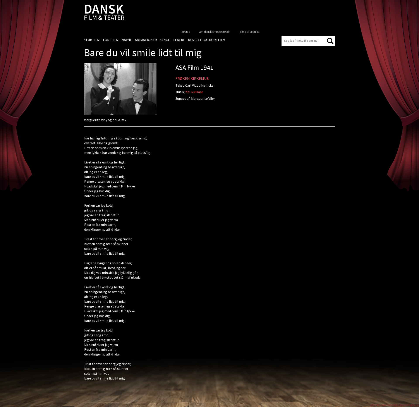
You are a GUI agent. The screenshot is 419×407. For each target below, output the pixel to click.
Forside (185, 32)
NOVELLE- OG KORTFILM (206, 40)
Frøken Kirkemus (192, 78)
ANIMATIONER (146, 40)
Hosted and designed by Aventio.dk (394, 405)
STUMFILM (92, 40)
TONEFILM (111, 40)
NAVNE (127, 40)
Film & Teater (104, 13)
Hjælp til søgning (249, 32)
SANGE (165, 40)
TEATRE (179, 40)
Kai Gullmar (194, 92)
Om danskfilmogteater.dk (214, 32)
